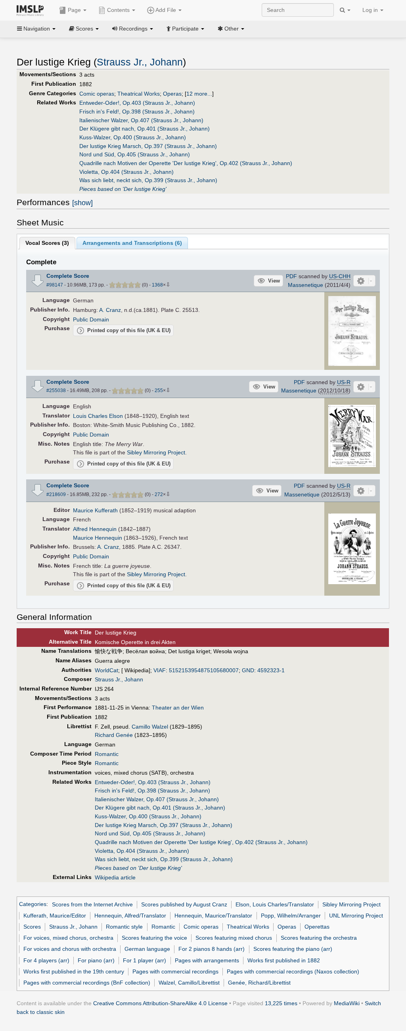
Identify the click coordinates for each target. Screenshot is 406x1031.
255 (159, 390)
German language (147, 949)
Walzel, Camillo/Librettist (189, 982)
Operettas (316, 926)
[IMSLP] (32, 10)
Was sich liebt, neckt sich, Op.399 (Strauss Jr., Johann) (148, 180)
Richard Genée (114, 735)
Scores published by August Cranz (184, 904)
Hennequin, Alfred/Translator (130, 915)
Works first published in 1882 (283, 960)
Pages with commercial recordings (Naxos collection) (293, 971)
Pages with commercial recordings (175, 971)
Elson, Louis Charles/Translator (275, 904)
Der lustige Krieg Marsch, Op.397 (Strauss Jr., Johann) (148, 146)
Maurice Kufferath (95, 510)
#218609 (56, 494)
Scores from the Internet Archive (92, 904)
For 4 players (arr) (46, 960)
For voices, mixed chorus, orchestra (68, 938)
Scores (32, 926)
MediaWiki (347, 1003)
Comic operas (96, 93)
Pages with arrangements (207, 960)
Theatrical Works (138, 93)
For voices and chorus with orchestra (69, 949)
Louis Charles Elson (98, 416)
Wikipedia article (115, 877)
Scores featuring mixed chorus (233, 938)
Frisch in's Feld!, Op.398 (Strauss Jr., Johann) (137, 111)
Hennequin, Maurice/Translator (213, 915)
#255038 (56, 390)
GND (248, 670)
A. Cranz (110, 310)
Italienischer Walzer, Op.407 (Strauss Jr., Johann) (141, 120)
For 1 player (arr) (144, 960)
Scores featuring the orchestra (319, 938)
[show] (82, 203)
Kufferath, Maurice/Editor (54, 915)
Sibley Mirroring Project (156, 452)
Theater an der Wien (178, 707)
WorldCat (106, 670)
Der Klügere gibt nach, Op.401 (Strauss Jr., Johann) (144, 128)
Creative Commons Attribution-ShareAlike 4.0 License (160, 1003)
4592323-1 (271, 670)
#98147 (54, 285)
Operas (172, 93)
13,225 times (281, 1003)
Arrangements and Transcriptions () (132, 243)
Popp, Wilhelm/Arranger (291, 915)
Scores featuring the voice (154, 938)
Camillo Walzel (150, 726)
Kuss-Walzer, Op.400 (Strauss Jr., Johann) (132, 137)
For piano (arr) (96, 960)
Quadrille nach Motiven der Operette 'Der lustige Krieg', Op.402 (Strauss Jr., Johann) (185, 163)
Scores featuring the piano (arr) (292, 949)
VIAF (159, 670)
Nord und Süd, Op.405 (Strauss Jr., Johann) (134, 154)
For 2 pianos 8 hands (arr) (211, 949)
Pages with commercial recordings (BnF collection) (86, 982)
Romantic (107, 754)
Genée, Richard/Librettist (259, 982)
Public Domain (91, 319)
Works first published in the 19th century (73, 971)
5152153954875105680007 (204, 670)
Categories (32, 904)
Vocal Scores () (47, 243)
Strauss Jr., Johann (140, 62)
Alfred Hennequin (95, 529)
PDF (291, 276)
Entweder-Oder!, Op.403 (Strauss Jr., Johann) (137, 103)
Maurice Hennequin (97, 538)
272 (159, 494)
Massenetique (305, 285)
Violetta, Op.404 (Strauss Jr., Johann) (126, 172)
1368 (157, 285)
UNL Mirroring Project (356, 915)
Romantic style (124, 926)
